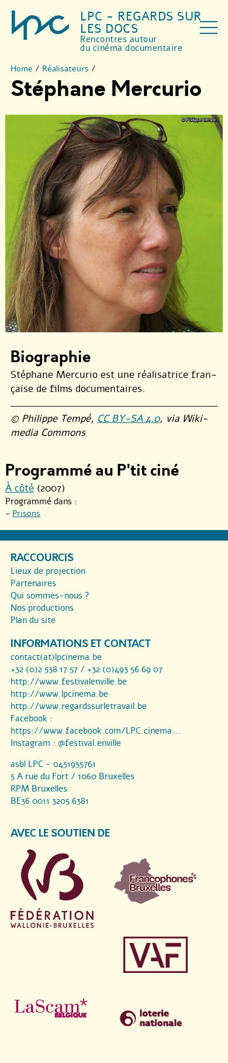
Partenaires (33, 583)
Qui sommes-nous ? (50, 595)
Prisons (26, 513)
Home (22, 68)
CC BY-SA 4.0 (128, 418)
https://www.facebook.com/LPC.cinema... (96, 731)
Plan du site (33, 620)
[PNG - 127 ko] (155, 901)
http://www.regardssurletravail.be (79, 706)
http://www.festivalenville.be (69, 681)
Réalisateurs (65, 68)
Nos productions (42, 608)
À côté (19, 488)
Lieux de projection (48, 571)
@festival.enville (89, 743)
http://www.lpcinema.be (59, 694)
